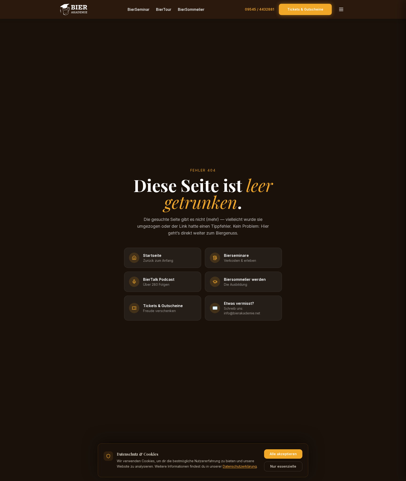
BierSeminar (138, 9)
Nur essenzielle (283, 466)
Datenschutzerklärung (240, 466)
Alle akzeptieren (283, 454)
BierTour (163, 9)
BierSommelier (191, 9)
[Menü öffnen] (341, 9)
